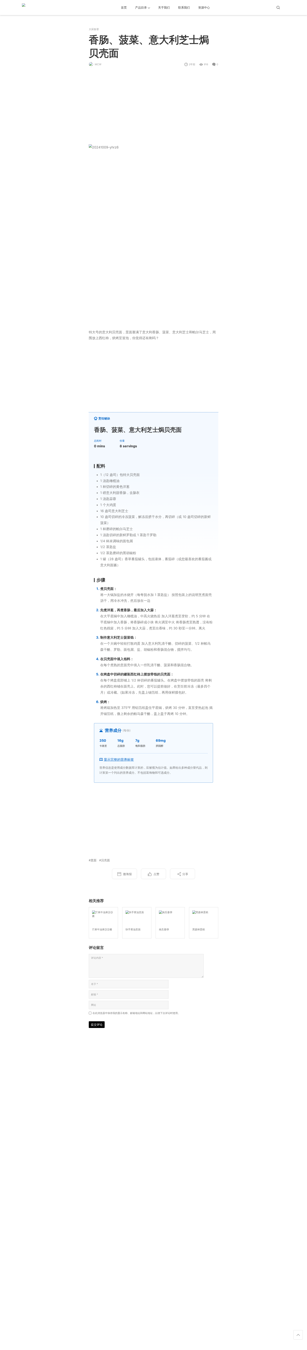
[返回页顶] (298, 1335)
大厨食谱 (94, 29)
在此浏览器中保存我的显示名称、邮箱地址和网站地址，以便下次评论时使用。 (136, 1013)
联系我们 (184, 7)
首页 (124, 7)
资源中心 (204, 7)
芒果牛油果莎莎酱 (102, 929)
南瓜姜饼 (164, 929)
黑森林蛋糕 (198, 929)
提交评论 (97, 1024)
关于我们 (164, 7)
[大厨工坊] (41, 7)
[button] (153, 759)
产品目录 (141, 7)
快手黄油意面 (133, 929)
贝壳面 (105, 860)
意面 (93, 860)
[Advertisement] (153, 108)
